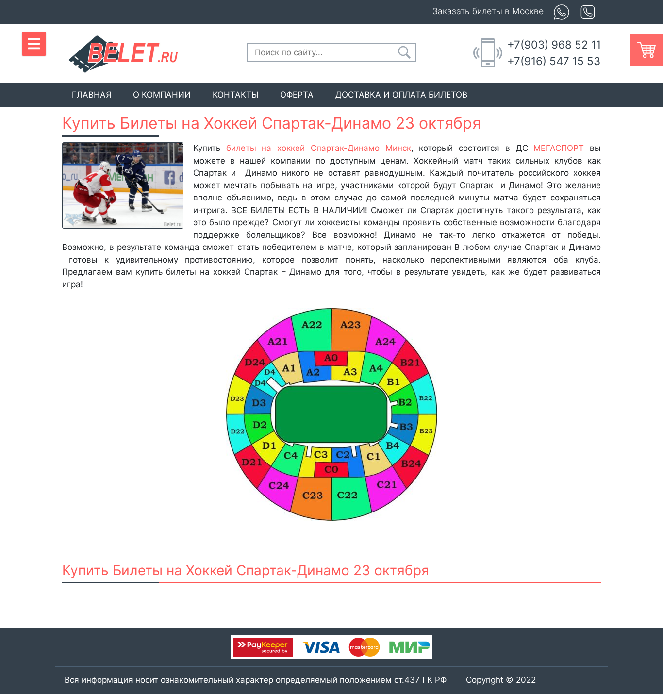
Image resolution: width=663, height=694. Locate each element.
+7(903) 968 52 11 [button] (554, 44)
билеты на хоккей (265, 148)
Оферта (297, 94)
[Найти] (404, 52)
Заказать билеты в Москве (488, 11)
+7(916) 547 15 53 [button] (553, 60)
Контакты (235, 94)
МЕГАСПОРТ (558, 148)
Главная (91, 94)
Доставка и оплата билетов (401, 94)
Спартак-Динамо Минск (361, 148)
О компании (162, 94)
